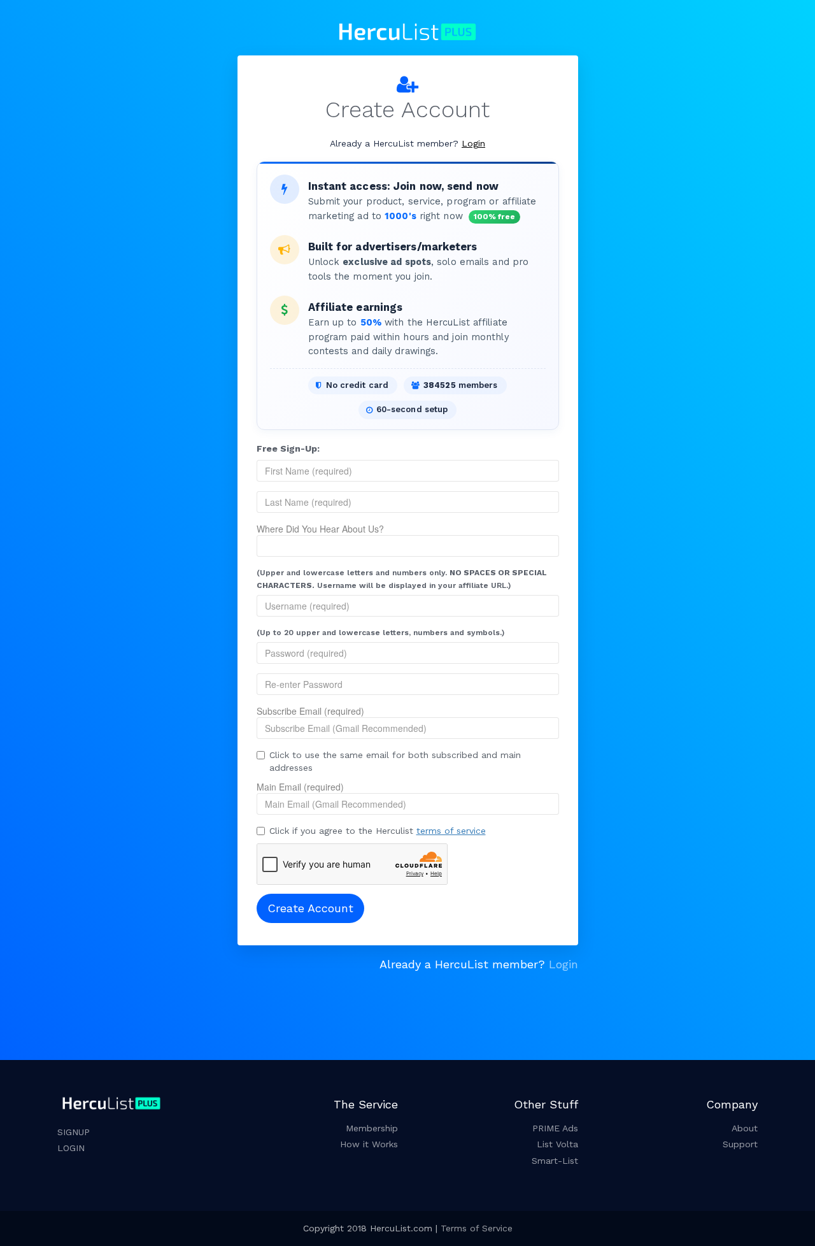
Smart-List (555, 1161)
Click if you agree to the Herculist (377, 831)
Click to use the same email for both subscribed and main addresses (395, 761)
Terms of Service (477, 1228)
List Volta (557, 1144)
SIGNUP (73, 1132)
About (745, 1128)
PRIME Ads (555, 1128)
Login (473, 143)
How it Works (369, 1144)
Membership (372, 1128)
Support (740, 1144)
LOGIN (71, 1148)
